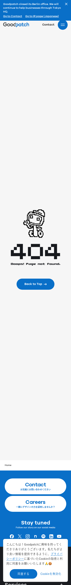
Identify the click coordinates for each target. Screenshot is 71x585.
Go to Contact (12, 16)
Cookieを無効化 (50, 573)
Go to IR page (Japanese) (42, 16)
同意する (23, 573)
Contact (48, 24)
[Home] (16, 25)
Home (8, 465)
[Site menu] (63, 25)
